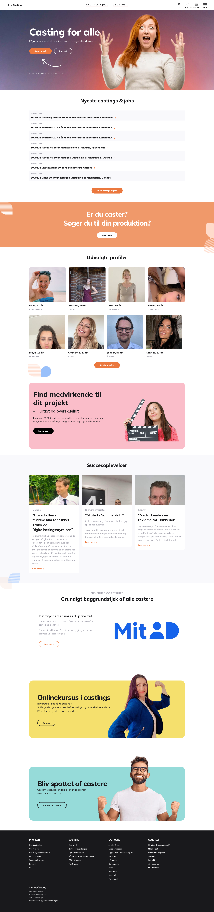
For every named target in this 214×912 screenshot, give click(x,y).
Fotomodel (113, 879)
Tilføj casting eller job (78, 849)
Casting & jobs (35, 845)
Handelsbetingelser (156, 852)
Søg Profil (120, 4)
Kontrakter (73, 864)
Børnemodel (113, 864)
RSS (31, 867)
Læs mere (107, 235)
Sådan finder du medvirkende (81, 856)
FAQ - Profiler (35, 856)
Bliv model (112, 871)
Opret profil (40, 51)
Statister (112, 856)
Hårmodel (112, 860)
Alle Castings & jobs (107, 190)
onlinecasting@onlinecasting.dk (43, 900)
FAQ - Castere (75, 860)
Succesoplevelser (36, 860)
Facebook (154, 867)
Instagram (154, 864)
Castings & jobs (97, 4)
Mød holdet (153, 849)
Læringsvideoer (115, 849)
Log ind (63, 51)
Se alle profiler (107, 365)
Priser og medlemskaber (39, 852)
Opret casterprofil (76, 852)
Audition (112, 867)
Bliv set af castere (52, 805)
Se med (46, 723)
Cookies (151, 856)
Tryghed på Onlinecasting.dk (120, 852)
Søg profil (73, 845)
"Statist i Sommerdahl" (104, 515)
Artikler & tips (114, 845)
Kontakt (151, 860)
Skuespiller (113, 875)
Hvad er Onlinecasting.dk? (159, 845)
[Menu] (205, 4)
